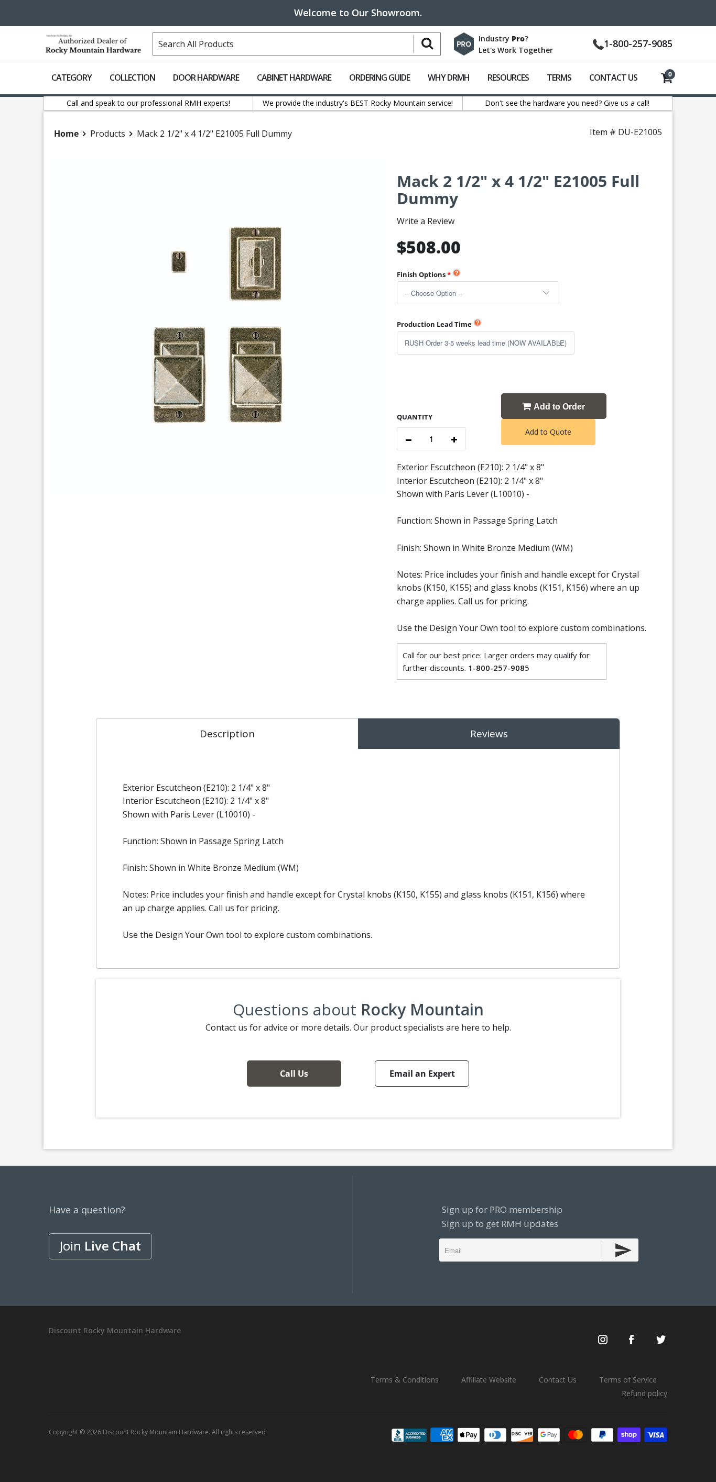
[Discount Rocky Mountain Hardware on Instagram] (602, 1340)
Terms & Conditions (405, 1380)
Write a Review (425, 221)
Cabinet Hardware (294, 77)
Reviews (489, 733)
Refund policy (644, 1393)
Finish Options (421, 274)
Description (227, 733)
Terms (559, 77)
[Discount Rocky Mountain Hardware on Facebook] (631, 1340)
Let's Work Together (516, 50)
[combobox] (297, 44)
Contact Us (613, 77)
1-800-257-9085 (638, 42)
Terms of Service (628, 1380)
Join (100, 1245)
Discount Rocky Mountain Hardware (156, 1432)
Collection (132, 77)
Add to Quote (548, 432)
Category (71, 77)
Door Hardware (206, 77)
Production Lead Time (434, 324)
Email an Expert (422, 1073)
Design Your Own (463, 628)
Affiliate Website (488, 1380)
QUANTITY (414, 417)
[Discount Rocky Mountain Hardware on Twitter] (660, 1340)
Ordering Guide (379, 77)
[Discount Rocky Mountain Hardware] (93, 42)
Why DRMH (449, 77)
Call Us (294, 1073)
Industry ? (503, 38)
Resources (508, 77)
